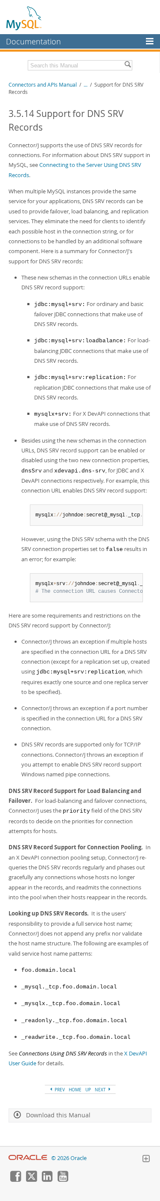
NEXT (101, 1090)
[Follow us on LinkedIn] (47, 1180)
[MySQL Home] (24, 18)
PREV (59, 1090)
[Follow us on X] (31, 1180)
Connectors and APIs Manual (43, 85)
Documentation (33, 41)
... (85, 85)
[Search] (127, 65)
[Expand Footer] (145, 1159)
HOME (75, 1090)
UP (88, 1090)
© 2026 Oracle (69, 1158)
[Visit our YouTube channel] (63, 1180)
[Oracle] (28, 1158)
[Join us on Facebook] (15, 1180)
